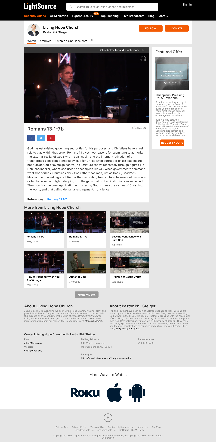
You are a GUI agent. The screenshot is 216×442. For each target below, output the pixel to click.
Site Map (156, 427)
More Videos (87, 294)
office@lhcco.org (93, 321)
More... (163, 16)
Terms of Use (97, 427)
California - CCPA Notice (132, 430)
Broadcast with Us (84, 430)
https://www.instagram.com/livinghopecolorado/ (106, 358)
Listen (71, 41)
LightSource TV (82, 16)
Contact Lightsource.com (121, 427)
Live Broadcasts (133, 16)
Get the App (62, 427)
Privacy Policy (79, 427)
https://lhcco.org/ (33, 350)
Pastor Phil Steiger (55, 32)
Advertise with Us (106, 430)
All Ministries (59, 16)
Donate (176, 28)
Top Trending (109, 16)
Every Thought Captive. (127, 328)
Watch (31, 41)
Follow (150, 28)
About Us (143, 427)
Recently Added (35, 16)
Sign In (187, 4)
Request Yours (172, 142)
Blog (151, 16)
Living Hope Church (61, 27)
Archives (45, 41)
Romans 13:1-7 (57, 199)
